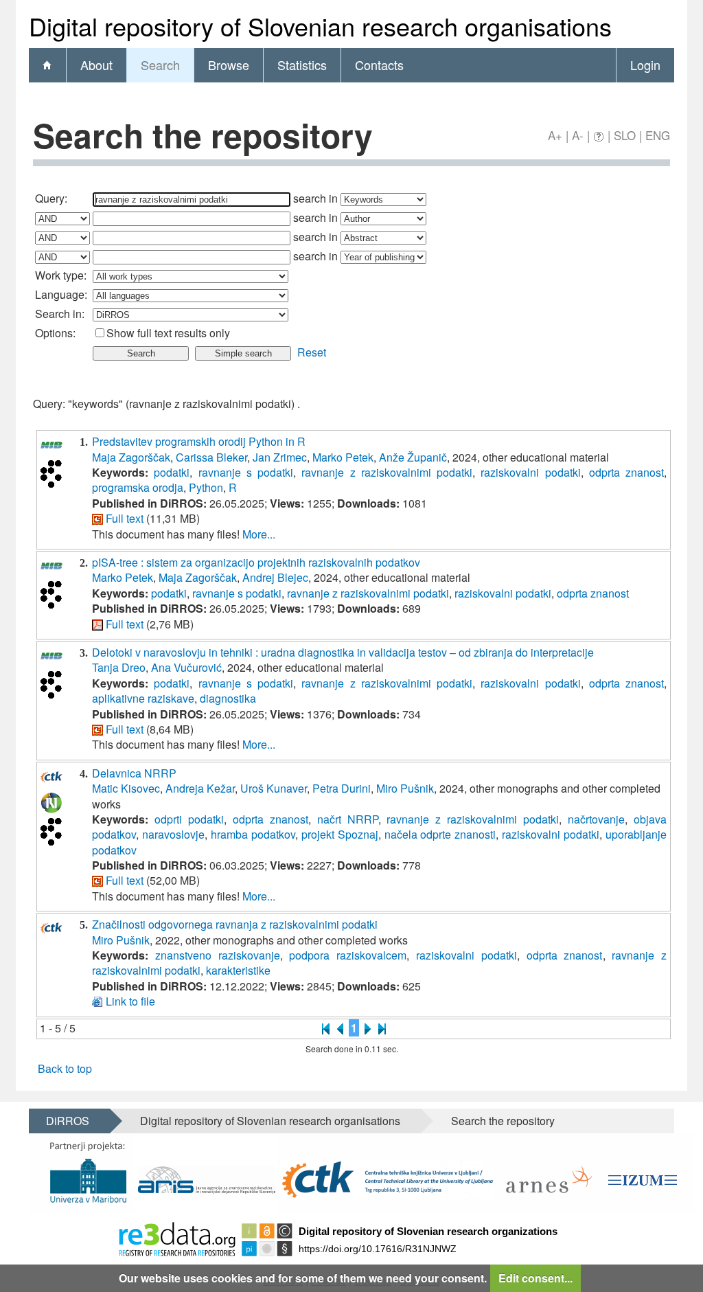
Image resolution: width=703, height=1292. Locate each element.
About (96, 64)
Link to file (130, 1001)
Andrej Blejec (275, 577)
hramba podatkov (253, 834)
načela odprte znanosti (440, 834)
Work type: (61, 275)
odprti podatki (189, 819)
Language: (61, 294)
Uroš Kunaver (273, 788)
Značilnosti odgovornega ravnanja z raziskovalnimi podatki (235, 924)
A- (578, 135)
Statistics (302, 64)
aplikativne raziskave (143, 698)
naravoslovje (173, 834)
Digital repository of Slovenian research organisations (270, 1121)
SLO (625, 135)
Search (160, 64)
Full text (124, 518)
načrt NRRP (347, 819)
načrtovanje (596, 819)
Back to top (65, 1068)
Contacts (379, 64)
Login (645, 64)
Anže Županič (413, 457)
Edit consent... (535, 1278)
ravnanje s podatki (246, 472)
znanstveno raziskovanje (217, 955)
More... (258, 534)
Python (206, 487)
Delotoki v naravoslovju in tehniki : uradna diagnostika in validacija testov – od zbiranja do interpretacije (343, 652)
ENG (657, 135)
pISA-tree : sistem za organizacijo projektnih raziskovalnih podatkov (256, 562)
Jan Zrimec (280, 457)
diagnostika (228, 698)
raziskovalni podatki (530, 472)
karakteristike (238, 970)
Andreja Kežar (200, 788)
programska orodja (137, 487)
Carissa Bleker (211, 457)
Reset (311, 352)
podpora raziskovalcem (347, 955)
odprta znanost (626, 472)
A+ (555, 135)
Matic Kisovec (126, 788)
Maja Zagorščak (131, 457)
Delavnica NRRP (134, 773)
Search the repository (503, 1121)
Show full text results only (168, 333)
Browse (228, 64)
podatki (171, 472)
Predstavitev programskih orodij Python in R (199, 441)
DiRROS (67, 1121)
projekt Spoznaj (339, 834)
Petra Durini (341, 788)
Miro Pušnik (405, 788)
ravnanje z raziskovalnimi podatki (386, 472)
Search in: (59, 313)
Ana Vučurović (186, 667)
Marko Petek (342, 457)
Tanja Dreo (119, 667)
